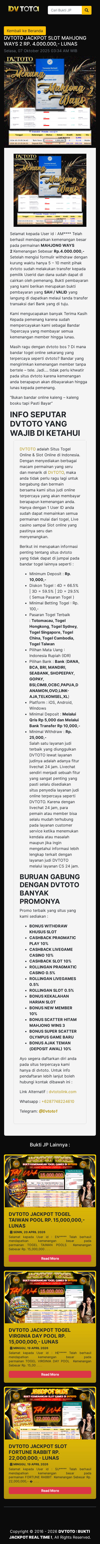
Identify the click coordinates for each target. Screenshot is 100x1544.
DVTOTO (28, 449)
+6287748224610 (58, 1101)
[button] (54, 734)
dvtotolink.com (62, 1091)
